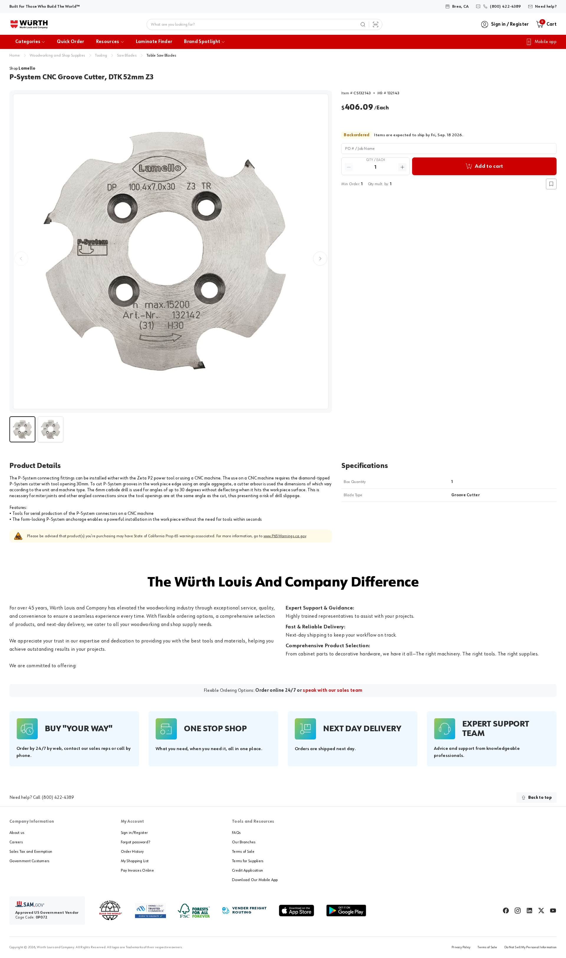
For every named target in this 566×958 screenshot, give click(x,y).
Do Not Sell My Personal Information (530, 947)
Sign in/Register (134, 833)
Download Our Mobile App (255, 880)
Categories (27, 42)
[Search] (363, 24)
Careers (16, 842)
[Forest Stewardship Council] (194, 910)
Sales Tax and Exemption (30, 851)
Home (14, 55)
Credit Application (247, 870)
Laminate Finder (154, 42)
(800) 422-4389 (58, 797)
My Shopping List (135, 861)
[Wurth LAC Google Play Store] (346, 910)
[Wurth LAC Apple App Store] (296, 910)
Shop (22, 68)
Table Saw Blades (161, 55)
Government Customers (29, 861)
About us (16, 833)
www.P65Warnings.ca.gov (285, 536)
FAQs (236, 833)
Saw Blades (126, 55)
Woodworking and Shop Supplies (57, 55)
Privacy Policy (461, 947)
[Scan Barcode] (375, 24)
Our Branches (243, 842)
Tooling (101, 55)
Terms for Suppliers (247, 861)
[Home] (29, 24)
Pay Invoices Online (137, 870)
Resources (107, 42)
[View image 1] (170, 251)
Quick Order (70, 42)
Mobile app (546, 42)
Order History (132, 851)
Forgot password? (135, 842)
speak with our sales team (332, 690)
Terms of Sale (243, 851)
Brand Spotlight (202, 42)
